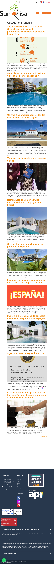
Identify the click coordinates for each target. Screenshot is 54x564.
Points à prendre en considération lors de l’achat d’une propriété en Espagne (26, 317)
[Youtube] (18, 505)
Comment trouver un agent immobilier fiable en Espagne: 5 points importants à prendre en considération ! (26, 395)
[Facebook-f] (18, 498)
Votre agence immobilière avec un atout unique (27, 159)
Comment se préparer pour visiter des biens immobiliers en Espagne (26, 116)
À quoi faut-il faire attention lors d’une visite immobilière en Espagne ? (26, 74)
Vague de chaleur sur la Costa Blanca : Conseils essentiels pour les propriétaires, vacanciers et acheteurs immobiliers (26, 30)
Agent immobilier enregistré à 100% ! (25, 353)
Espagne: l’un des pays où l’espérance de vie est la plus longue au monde (26, 281)
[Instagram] (18, 501)
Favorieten (47, 13)
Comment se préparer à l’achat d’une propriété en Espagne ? (25, 245)
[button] (37, 13)
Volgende (44, 436)
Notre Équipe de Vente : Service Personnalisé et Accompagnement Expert (24, 202)
